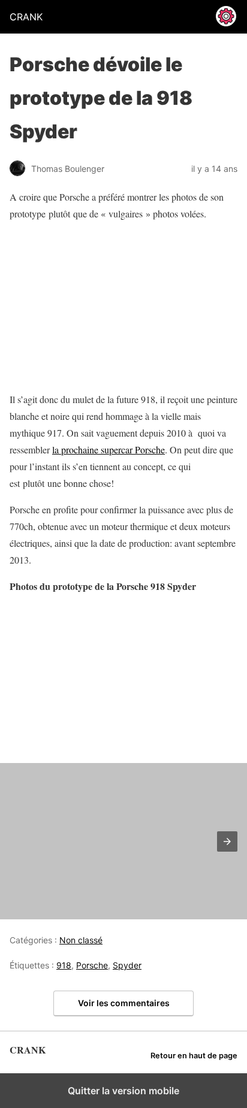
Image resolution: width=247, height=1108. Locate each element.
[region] (84, 307)
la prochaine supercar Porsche (108, 449)
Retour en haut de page (193, 1055)
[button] (227, 841)
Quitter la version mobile (123, 1091)
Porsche (92, 965)
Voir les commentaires (124, 1003)
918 (63, 965)
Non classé (81, 940)
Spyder (127, 965)
